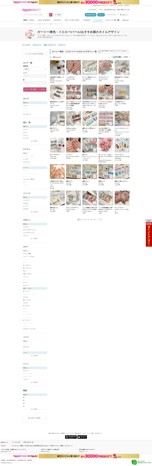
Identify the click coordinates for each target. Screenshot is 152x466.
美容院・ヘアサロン (29, 20)
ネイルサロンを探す (34, 418)
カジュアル (26, 162)
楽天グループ (113, 5)
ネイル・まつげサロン (44, 20)
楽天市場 (126, 5)
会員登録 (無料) (90, 14)
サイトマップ (69, 433)
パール (61, 45)
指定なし (25, 153)
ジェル (25, 105)
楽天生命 (120, 5)
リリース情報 (90, 433)
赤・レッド (26, 291)
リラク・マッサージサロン (72, 20)
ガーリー (46, 24)
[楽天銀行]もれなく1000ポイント (101, 5)
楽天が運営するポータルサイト (87, 449)
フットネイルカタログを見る (34, 54)
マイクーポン (112, 14)
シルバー (25, 303)
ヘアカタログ (86, 20)
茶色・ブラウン (27, 274)
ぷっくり (25, 206)
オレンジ (25, 285)
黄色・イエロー (54, 24)
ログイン (101, 14)
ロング (25, 132)
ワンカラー (26, 227)
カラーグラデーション (29, 230)
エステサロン (57, 20)
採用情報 (29, 460)
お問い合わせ (77, 433)
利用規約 (63, 433)
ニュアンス (26, 200)
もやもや (25, 209)
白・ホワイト (27, 265)
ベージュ (25, 276)
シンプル (25, 159)
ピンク (25, 282)
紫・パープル (27, 300)
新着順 (126, 57)
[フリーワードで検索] (51, 14)
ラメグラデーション (29, 232)
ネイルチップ (27, 114)
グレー (25, 271)
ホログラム (26, 347)
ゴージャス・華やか (29, 179)
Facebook (97, 433)
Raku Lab (126, 20)
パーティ (25, 379)
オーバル (25, 138)
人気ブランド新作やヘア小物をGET (50, 449)
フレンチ (25, 235)
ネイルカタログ (98, 20)
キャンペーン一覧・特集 (113, 20)
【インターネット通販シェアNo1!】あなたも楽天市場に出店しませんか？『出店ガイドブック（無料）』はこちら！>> (41, 445)
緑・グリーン (27, 320)
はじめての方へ (93, 9)
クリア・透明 (27, 253)
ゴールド (25, 297)
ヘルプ (100, 9)
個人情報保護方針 (11, 460)
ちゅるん (25, 203)
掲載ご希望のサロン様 (123, 9)
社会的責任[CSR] (21, 460)
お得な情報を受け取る (110, 9)
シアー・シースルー (29, 256)
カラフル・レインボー (29, 329)
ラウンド (25, 135)
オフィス (25, 370)
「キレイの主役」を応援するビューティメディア (13, 449)
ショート (25, 129)
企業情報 (3, 460)
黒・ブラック (27, 268)
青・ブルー (26, 305)
